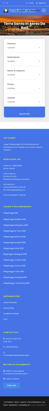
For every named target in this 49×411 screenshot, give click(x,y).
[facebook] (3, 3)
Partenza (11, 43)
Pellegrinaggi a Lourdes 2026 (14, 260)
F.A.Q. (5, 319)
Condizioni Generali (11, 313)
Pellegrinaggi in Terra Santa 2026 (16, 283)
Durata (10, 84)
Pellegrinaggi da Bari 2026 (13, 248)
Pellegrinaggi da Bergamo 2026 (15, 225)
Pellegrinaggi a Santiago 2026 (15, 277)
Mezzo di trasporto (16, 71)
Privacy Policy (8, 308)
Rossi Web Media (38, 405)
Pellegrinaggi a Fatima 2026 (14, 266)
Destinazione (13, 57)
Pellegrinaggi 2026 (10, 213)
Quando (11, 98)
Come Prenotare (10, 302)
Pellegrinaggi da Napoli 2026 (14, 242)
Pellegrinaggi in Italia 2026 (13, 271)
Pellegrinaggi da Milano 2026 (14, 219)
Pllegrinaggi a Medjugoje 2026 (15, 254)
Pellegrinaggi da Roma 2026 (14, 237)
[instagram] (7, 3)
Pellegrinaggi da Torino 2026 (14, 231)
